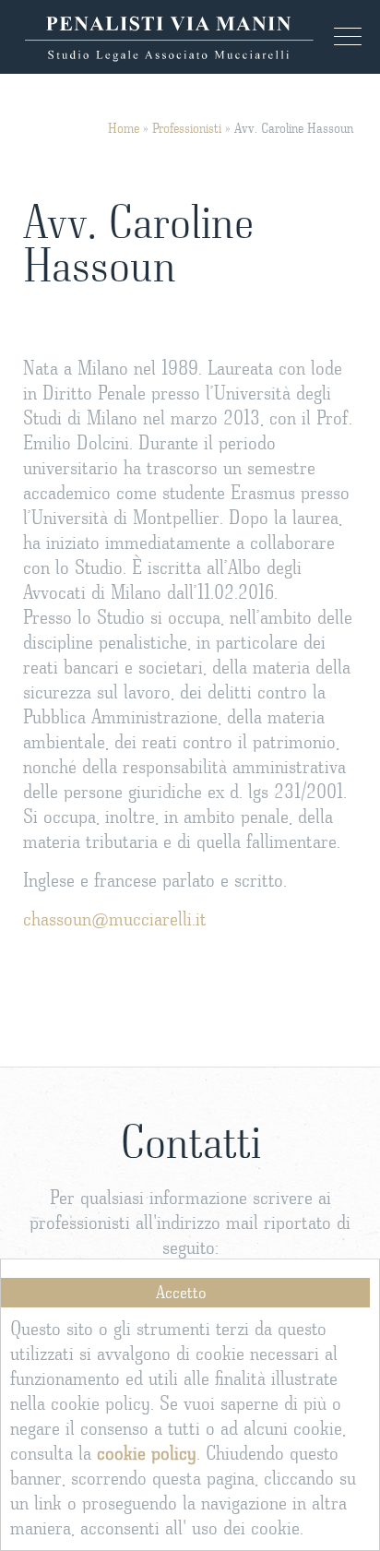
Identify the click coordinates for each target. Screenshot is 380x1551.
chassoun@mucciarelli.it (115, 919)
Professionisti (186, 128)
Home (123, 128)
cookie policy (146, 1453)
